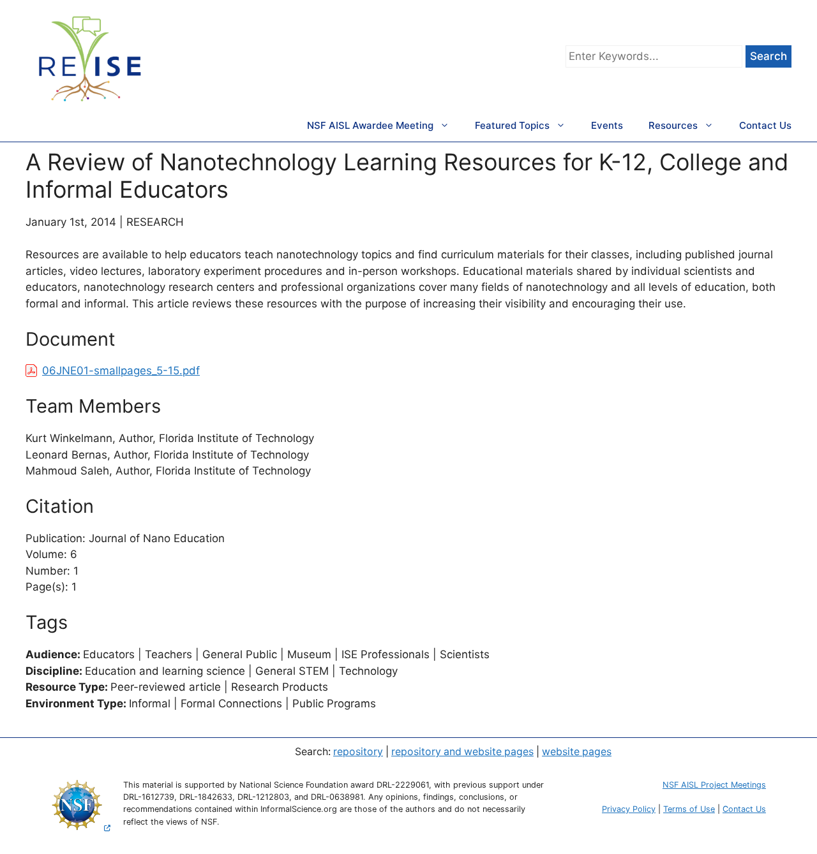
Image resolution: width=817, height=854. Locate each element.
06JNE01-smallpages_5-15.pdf (121, 370)
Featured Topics (512, 125)
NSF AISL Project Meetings (714, 785)
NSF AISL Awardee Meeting (370, 125)
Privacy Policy (629, 809)
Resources (673, 125)
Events (607, 125)
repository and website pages (462, 752)
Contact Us (765, 125)
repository (358, 752)
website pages (576, 752)
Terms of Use (689, 809)
